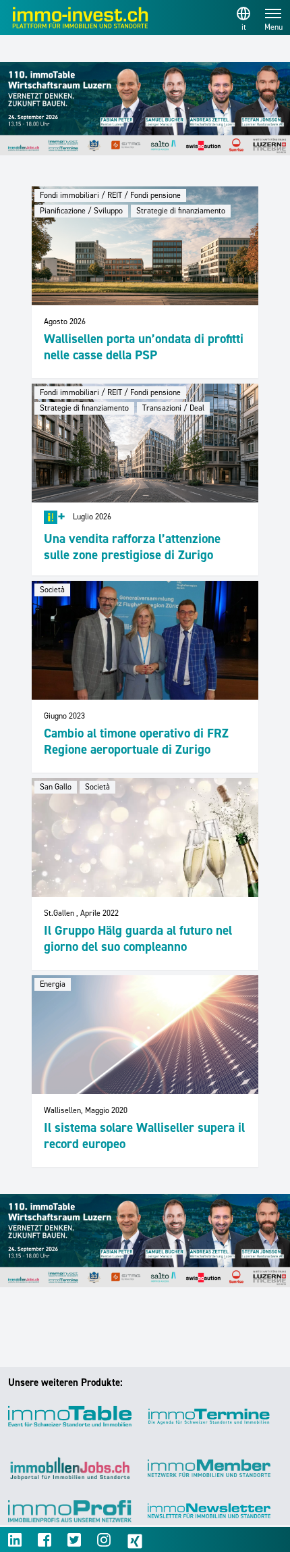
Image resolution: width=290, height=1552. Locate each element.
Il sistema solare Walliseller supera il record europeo (144, 1135)
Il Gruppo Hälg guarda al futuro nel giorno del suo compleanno (138, 938)
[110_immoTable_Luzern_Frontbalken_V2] (145, 108)
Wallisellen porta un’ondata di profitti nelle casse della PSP (143, 346)
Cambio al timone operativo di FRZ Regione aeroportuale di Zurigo (136, 741)
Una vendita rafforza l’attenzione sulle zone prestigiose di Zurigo (132, 546)
